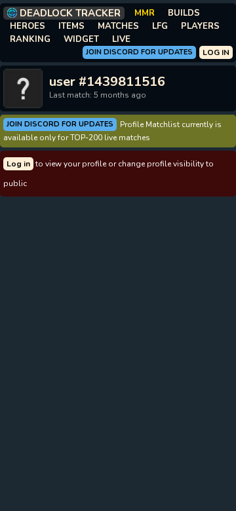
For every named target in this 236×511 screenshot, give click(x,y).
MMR (144, 13)
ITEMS (71, 26)
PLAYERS (200, 26)
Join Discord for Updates (139, 52)
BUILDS (184, 13)
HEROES (27, 26)
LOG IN (216, 52)
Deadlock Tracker (70, 13)
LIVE (121, 39)
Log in (18, 164)
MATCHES (118, 26)
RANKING (30, 39)
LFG (160, 26)
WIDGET (81, 39)
